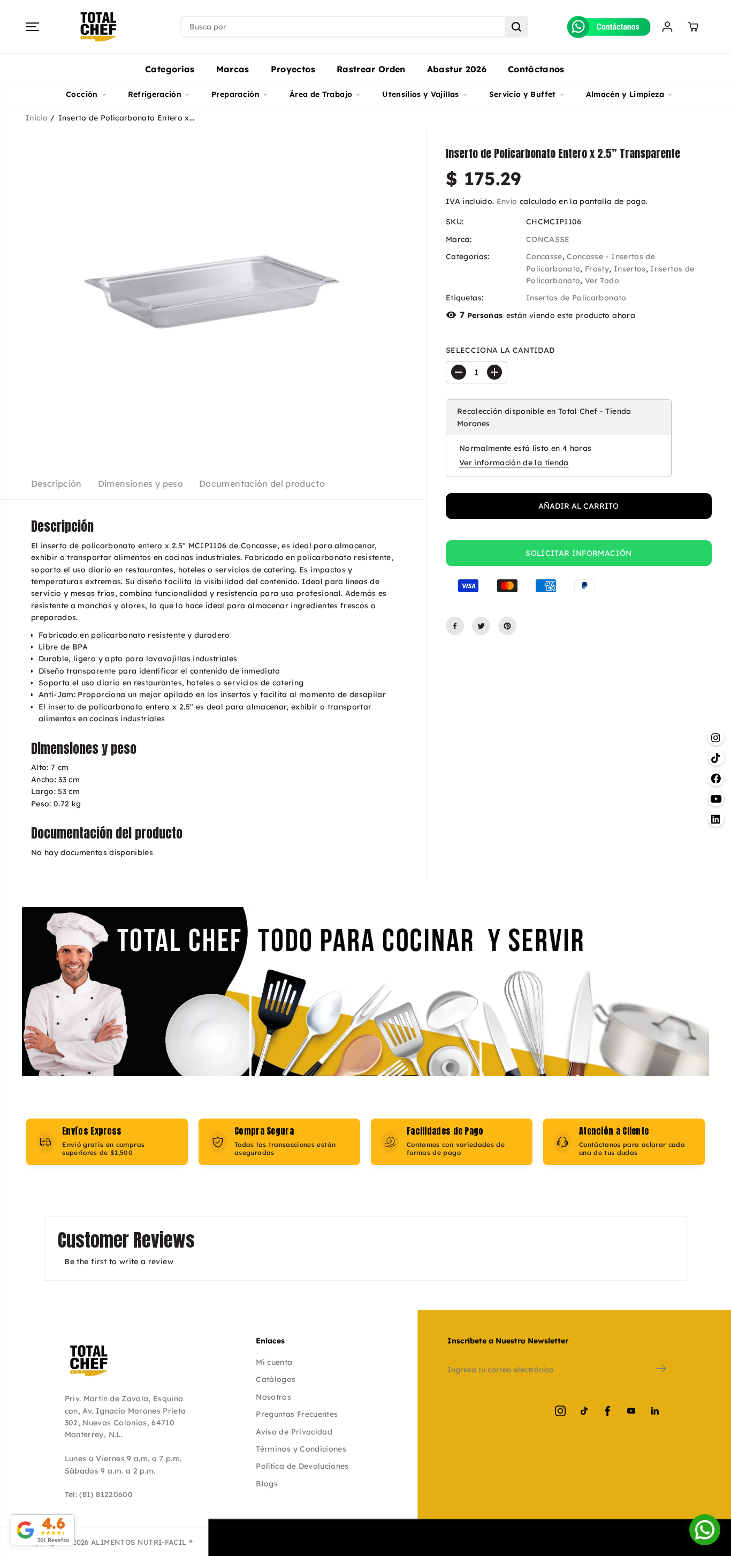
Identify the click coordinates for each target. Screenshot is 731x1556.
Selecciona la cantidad (500, 350)
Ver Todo (602, 280)
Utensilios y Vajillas (420, 94)
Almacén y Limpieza (625, 94)
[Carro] (693, 27)
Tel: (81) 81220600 (99, 1494)
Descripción (56, 483)
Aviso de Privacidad (294, 1432)
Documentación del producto (262, 483)
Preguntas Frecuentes (297, 1414)
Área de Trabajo (321, 94)
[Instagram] (560, 1411)
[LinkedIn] (654, 1411)
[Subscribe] (661, 1369)
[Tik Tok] (584, 1411)
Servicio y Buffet (522, 94)
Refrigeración (155, 94)
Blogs (267, 1484)
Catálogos (275, 1379)
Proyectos (293, 69)
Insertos (630, 269)
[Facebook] (455, 626)
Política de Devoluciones (302, 1466)
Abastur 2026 (456, 69)
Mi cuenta (274, 1362)
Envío (507, 201)
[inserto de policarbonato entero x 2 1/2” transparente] (213, 291)
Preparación (235, 94)
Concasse (544, 256)
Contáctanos (536, 69)
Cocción (81, 94)
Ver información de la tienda (514, 463)
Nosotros (273, 1397)
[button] (32, 26)
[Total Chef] (98, 26)
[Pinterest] (507, 626)
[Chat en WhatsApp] (704, 1529)
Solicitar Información (578, 553)
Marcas (232, 69)
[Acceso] (667, 27)
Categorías (170, 69)
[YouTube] (631, 1411)
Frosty (597, 269)
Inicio (37, 118)
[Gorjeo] (481, 626)
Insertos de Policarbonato (576, 298)
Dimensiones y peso (140, 483)
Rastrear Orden (371, 69)
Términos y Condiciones (301, 1449)
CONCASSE (548, 239)
